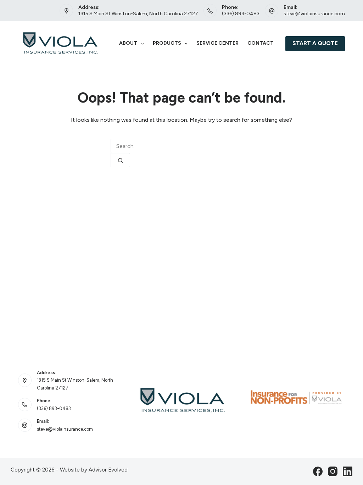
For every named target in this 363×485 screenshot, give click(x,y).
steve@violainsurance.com (314, 14)
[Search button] (120, 160)
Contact (260, 43)
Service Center (217, 43)
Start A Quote (315, 43)
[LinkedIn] (347, 471)
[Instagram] (332, 471)
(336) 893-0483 (240, 14)
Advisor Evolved (108, 470)
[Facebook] (318, 471)
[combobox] (159, 146)
